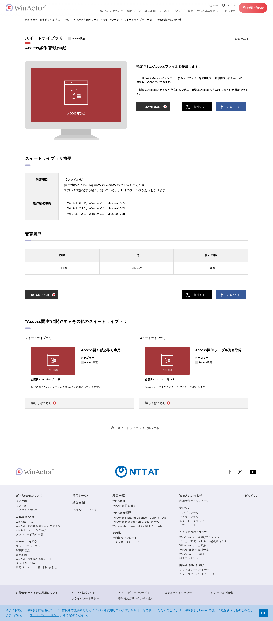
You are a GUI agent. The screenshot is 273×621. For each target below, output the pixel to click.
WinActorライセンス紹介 (31, 530)
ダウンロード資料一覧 (29, 534)
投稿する (199, 106)
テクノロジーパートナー (194, 569)
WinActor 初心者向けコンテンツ (199, 537)
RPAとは (21, 500)
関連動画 (21, 554)
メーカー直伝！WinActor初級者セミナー (204, 541)
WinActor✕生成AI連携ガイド (34, 558)
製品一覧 (118, 495)
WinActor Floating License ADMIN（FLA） (140, 517)
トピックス (249, 495)
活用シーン (134, 10)
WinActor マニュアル (192, 545)
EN (234, 5)
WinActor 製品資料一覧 (194, 549)
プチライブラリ (189, 516)
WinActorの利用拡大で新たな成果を (38, 525)
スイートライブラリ (191, 520)
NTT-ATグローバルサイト (134, 592)
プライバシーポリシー (85, 598)
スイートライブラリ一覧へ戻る (138, 428)
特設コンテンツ (189, 558)
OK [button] (263, 613)
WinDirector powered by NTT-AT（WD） (138, 525)
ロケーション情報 (222, 592)
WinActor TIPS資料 (191, 553)
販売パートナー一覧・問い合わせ (36, 567)
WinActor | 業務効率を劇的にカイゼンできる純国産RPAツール (62, 19)
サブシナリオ (187, 525)
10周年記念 (23, 550)
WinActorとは (25, 516)
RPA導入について (27, 510)
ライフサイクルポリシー (127, 542)
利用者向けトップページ (194, 500)
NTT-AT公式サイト (83, 592)
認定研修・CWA (26, 563)
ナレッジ (184, 507)
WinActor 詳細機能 (124, 505)
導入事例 (78, 502)
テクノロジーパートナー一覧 (197, 574)
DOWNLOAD (151, 107)
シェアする (233, 106)
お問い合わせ (255, 7)
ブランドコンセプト (28, 546)
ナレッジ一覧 (111, 19)
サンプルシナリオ (190, 512)
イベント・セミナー (86, 510)
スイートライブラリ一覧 (138, 19)
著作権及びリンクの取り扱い (136, 598)
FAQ (215, 5)
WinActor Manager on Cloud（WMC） (137, 521)
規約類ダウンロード (124, 537)
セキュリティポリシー (178, 592)
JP (227, 5)
